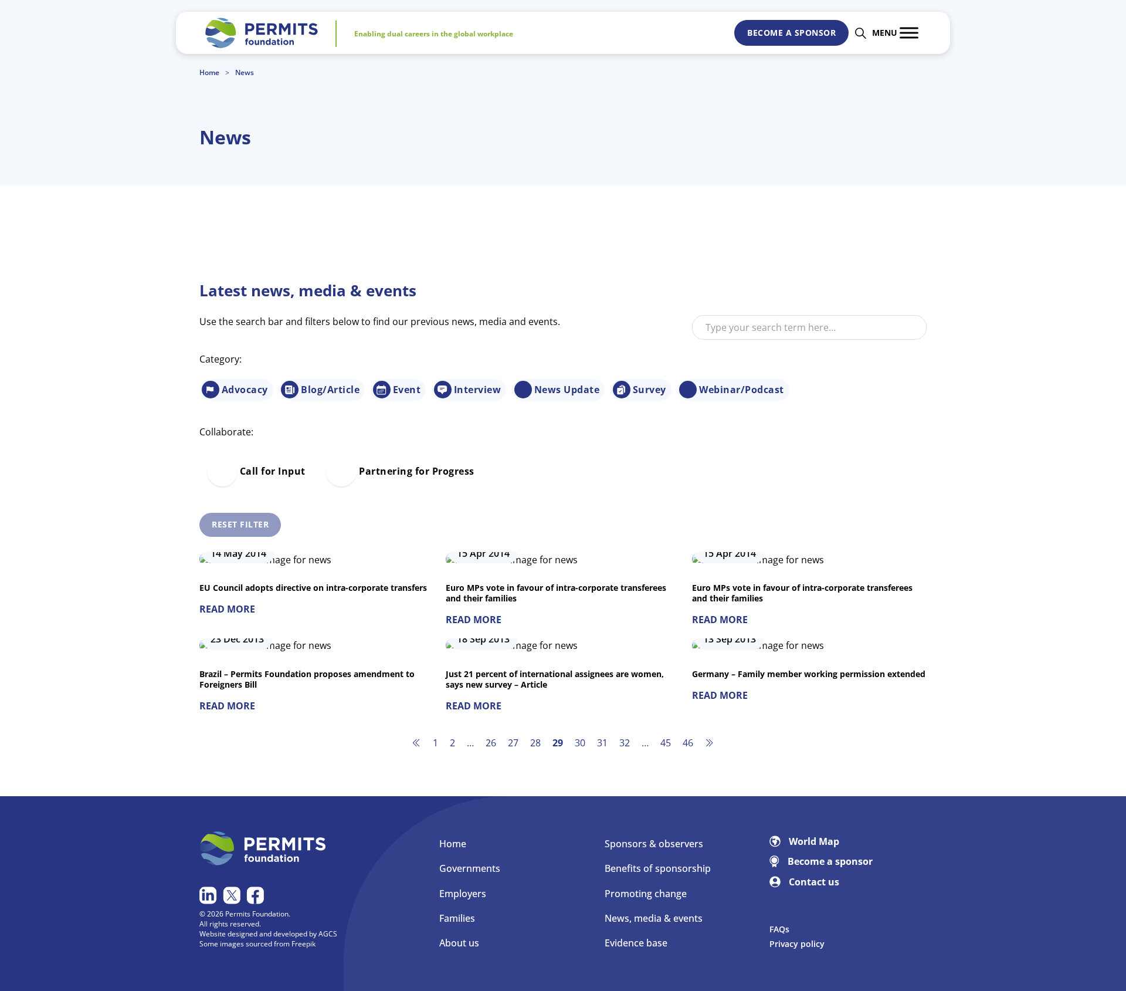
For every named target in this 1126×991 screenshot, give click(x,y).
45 (665, 742)
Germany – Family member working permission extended (808, 673)
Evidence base (636, 942)
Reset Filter (240, 524)
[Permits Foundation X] (233, 895)
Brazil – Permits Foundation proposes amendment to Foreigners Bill (307, 679)
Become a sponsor (791, 32)
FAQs (779, 929)
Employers (462, 893)
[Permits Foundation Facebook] (256, 895)
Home (209, 72)
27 (513, 742)
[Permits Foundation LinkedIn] (209, 895)
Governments (469, 868)
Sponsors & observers (654, 843)
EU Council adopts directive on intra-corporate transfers (313, 587)
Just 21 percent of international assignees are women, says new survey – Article (555, 679)
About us (459, 942)
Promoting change (646, 893)
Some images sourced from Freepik (257, 944)
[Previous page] (416, 742)
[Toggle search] (860, 33)
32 (624, 742)
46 (688, 742)
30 (580, 742)
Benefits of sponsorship (658, 868)
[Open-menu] (909, 32)
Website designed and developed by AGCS (268, 934)
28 (535, 742)
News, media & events (654, 918)
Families (457, 918)
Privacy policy (797, 943)
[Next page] (709, 742)
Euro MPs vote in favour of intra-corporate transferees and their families (556, 593)
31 (602, 742)
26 (491, 742)
